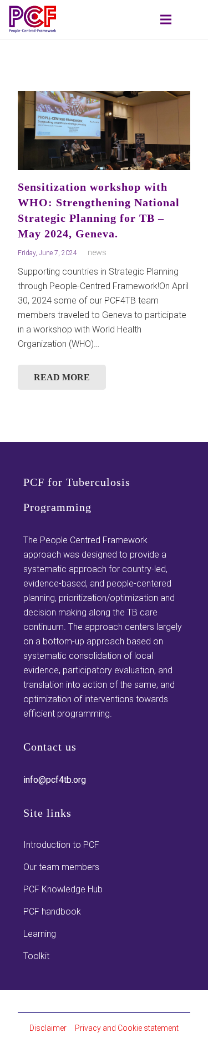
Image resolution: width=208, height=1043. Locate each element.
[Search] (128, 19)
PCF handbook (52, 911)
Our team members (61, 867)
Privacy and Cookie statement (127, 1028)
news (97, 252)
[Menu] (166, 19)
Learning (39, 933)
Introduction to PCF (61, 845)
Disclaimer (48, 1028)
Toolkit (36, 956)
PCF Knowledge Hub (63, 889)
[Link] (33, 19)
